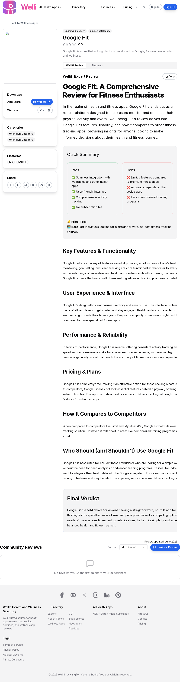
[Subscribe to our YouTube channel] (73, 595)
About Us (143, 613)
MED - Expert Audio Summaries (111, 613)
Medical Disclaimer (13, 654)
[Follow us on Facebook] (62, 595)
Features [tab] (97, 65)
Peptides (74, 628)
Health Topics (56, 618)
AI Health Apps (49, 7)
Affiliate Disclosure (13, 659)
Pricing (128, 7)
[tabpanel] (120, 307)
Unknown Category (21, 133)
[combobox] (133, 547)
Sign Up (170, 6)
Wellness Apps (56, 623)
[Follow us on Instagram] (95, 595)
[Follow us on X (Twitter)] (84, 595)
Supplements (76, 618)
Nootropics (75, 623)
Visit (42, 110)
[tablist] (120, 65)
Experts (52, 613)
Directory (78, 7)
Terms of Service (13, 644)
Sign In (155, 6)
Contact (142, 618)
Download (39, 101)
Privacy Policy (11, 649)
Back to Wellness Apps (24, 23)
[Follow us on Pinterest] (118, 595)
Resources (106, 7)
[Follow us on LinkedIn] (107, 595)
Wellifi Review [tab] (74, 65)
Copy (171, 76)
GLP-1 (72, 613)
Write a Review (168, 547)
